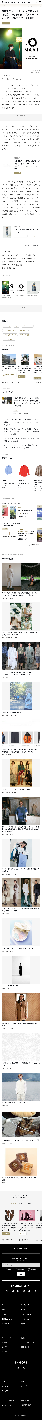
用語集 (23, 1324)
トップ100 (5, 1324)
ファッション (17, 6)
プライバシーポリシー (27, 1342)
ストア (23, 2)
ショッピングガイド (8, 1400)
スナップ (5, 1328)
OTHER (33, 1269)
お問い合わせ (25, 1347)
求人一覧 (16, 503)
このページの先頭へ (22, 1248)
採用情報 (4, 1342)
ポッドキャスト (26, 1319)
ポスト (23, 1309)
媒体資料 (4, 1347)
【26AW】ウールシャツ (24, 484)
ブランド (5, 1381)
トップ (3, 6)
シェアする (18, 79)
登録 (21, 1274)
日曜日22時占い (7, 1319)
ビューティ (17, 2)
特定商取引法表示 (26, 1405)
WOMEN (21, 1269)
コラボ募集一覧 (8, 525)
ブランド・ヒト (31, 2)
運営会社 (4, 1351)
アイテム (5, 1386)
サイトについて (6, 1338)
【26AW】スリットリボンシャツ (8, 484)
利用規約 (23, 1338)
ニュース (6, 2)
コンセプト (24, 1386)
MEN (9, 1269)
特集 (12, 2)
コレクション (25, 1305)
